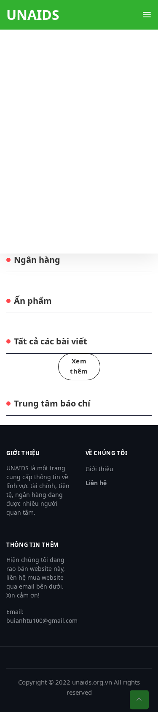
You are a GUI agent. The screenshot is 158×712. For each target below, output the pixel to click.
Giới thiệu (99, 469)
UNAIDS (32, 15)
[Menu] (147, 15)
